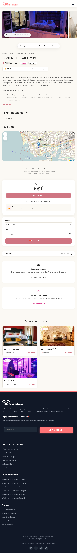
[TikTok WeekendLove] (41, 548)
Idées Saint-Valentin (9, 453)
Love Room (32, 63)
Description (24, 46)
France (4, 53)
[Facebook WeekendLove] (36, 548)
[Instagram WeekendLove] (31, 548)
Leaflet (72, 160)
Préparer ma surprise (38, 277)
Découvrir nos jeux (38, 304)
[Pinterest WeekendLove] (46, 548)
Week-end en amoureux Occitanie (14, 498)
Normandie (12, 53)
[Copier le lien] (72, 254)
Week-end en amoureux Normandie (14, 483)
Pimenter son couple (9, 460)
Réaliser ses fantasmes (10, 449)
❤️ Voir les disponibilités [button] (38, 241)
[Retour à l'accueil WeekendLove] (38, 403)
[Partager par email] (68, 254)
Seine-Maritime (21, 53)
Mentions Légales (28, 543)
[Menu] (73, 4)
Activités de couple (8, 457)
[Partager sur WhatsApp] (65, 254)
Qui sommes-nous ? (9, 510)
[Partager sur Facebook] (62, 254)
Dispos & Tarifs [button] (38, 195)
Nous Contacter (7, 525)
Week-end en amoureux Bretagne (13, 479)
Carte (46, 46)
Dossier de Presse (8, 521)
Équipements (36, 46)
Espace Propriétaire (9, 513)
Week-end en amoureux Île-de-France (15, 487)
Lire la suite (6, 104)
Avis (53, 46)
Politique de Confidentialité (45, 543)
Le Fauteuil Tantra (8, 464)
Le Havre (31, 53)
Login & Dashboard (8, 517)
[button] (38, 144)
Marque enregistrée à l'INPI (39, 539)
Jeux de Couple (7, 468)
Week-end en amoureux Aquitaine (13, 494)
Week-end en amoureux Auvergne (14, 491)
